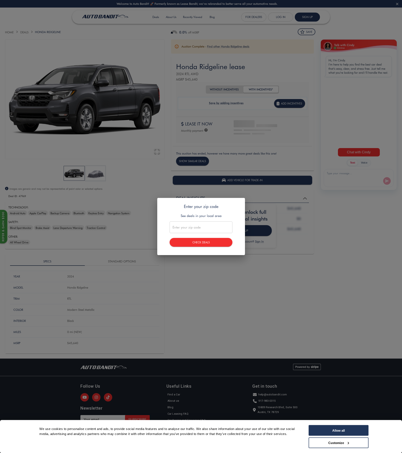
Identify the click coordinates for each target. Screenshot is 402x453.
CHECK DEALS (201, 242)
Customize (336, 442)
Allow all (338, 430)
